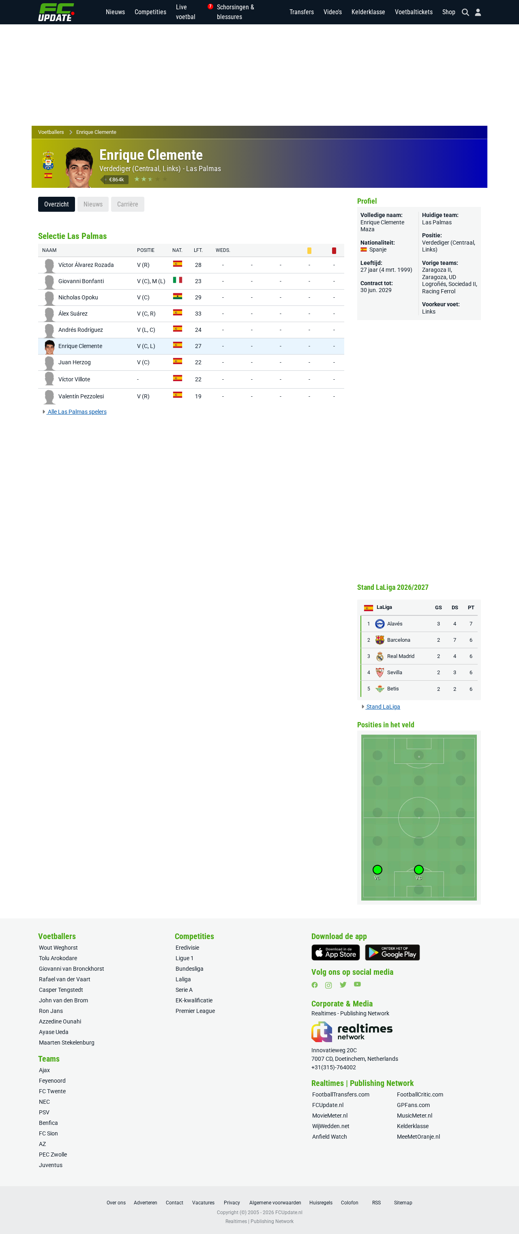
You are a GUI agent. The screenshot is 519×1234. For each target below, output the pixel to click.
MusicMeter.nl (414, 1115)
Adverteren (145, 1203)
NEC (44, 1102)
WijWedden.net (331, 1126)
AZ (42, 1144)
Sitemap (403, 1203)
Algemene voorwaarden (275, 1203)
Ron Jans (51, 1011)
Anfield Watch (329, 1136)
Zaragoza (434, 277)
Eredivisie (187, 947)
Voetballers (51, 132)
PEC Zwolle (53, 1154)
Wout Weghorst (58, 947)
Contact (174, 1203)
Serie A (184, 990)
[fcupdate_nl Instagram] (328, 985)
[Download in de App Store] (335, 952)
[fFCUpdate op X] (343, 984)
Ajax (44, 1070)
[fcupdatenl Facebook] (314, 984)
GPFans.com (413, 1105)
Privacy (232, 1203)
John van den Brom (63, 1000)
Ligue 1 (185, 958)
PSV (44, 1112)
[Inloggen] (474, 12)
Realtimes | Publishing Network (259, 1221)
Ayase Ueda (54, 1032)
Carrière (127, 204)
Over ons (116, 1203)
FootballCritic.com (420, 1094)
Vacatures (203, 1203)
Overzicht (56, 204)
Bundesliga (190, 968)
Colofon (349, 1203)
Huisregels (320, 1203)
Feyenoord (52, 1080)
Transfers (302, 12)
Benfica (48, 1123)
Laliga (183, 979)
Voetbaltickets (414, 12)
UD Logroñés (439, 281)
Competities (150, 12)
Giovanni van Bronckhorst (71, 968)
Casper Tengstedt (61, 990)
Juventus (50, 1165)
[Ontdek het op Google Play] (392, 952)
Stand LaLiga (382, 706)
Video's (333, 12)
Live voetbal (191, 12)
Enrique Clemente (96, 132)
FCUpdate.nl (327, 1105)
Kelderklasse (368, 12)
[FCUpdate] (56, 12)
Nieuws (115, 12)
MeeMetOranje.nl (418, 1136)
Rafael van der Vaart (64, 979)
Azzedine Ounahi (60, 1021)
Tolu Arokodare (58, 958)
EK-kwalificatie (194, 1000)
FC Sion (48, 1133)
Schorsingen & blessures (235, 12)
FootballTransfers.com (340, 1094)
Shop (448, 12)
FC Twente (52, 1091)
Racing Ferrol (438, 291)
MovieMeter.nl (329, 1115)
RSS (376, 1203)
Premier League (195, 1011)
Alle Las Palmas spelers (77, 411)
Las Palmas (203, 168)
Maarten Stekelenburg (66, 1042)
